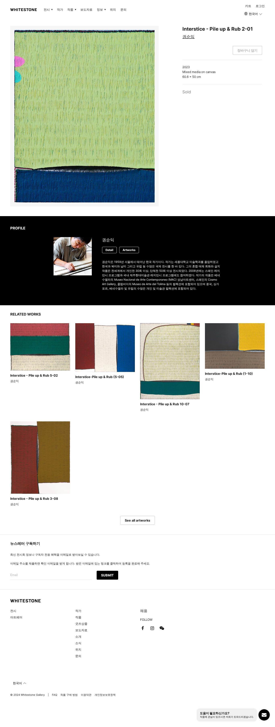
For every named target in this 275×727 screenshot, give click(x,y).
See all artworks (137, 520)
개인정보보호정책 (105, 694)
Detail (109, 250)
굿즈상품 (81, 624)
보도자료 (86, 9)
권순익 (188, 36)
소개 (78, 636)
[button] (253, 14)
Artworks (129, 250)
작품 (78, 617)
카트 (248, 6)
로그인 (260, 6)
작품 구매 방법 (69, 694)
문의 (123, 9)
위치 (113, 9)
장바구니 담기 (247, 50)
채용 (143, 611)
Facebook (142, 628)
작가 (60, 9)
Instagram (152, 628)
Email (14, 575)
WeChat (161, 628)
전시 (13, 611)
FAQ (54, 694)
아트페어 (16, 617)
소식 (78, 643)
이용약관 (86, 694)
